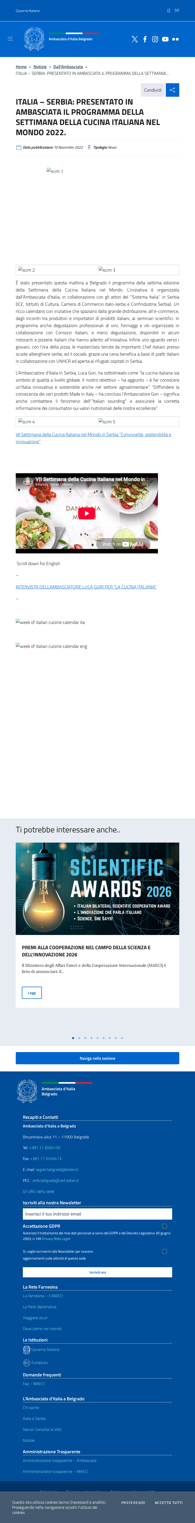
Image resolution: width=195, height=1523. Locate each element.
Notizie (40, 66)
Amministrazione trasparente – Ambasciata (59, 1460)
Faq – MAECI (34, 1383)
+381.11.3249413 (45, 1158)
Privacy (47, 1238)
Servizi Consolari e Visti (42, 1429)
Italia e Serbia (34, 1418)
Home (21, 66)
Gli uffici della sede (38, 1191)
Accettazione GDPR (41, 1226)
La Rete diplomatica (39, 1307)
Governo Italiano (28, 10)
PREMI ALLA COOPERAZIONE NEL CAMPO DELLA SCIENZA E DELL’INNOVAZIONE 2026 (86, 950)
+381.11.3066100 (44, 1147)
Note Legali (62, 1238)
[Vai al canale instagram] (154, 39)
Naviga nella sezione (97, 1058)
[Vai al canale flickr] (174, 39)
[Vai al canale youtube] (164, 39)
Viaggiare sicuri (35, 1318)
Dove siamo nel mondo (42, 1328)
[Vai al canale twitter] (133, 39)
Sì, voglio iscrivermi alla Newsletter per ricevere (58, 1251)
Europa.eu (39, 1362)
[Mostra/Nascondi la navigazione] (10, 39)
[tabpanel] (97, 938)
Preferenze (133, 1502)
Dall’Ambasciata (68, 66)
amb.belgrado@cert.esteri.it (55, 1180)
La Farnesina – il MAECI (43, 1296)
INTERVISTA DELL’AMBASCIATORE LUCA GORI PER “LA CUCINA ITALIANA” (86, 586)
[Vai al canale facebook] (144, 39)
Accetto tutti (169, 1502)
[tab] (73, 1038)
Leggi (35, 992)
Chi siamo (31, 1407)
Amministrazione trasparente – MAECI (55, 1471)
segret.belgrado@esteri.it (57, 1169)
